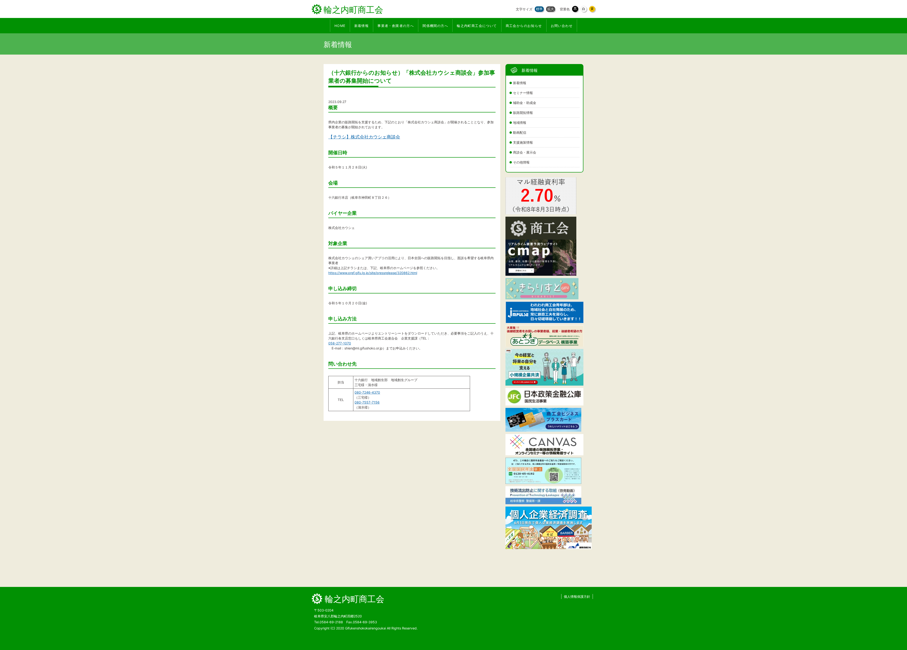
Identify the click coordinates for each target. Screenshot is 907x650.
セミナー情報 (523, 93)
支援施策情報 (523, 142)
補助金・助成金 (524, 103)
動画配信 (519, 132)
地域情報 (519, 123)
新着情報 (519, 83)
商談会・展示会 (524, 152)
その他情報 (521, 162)
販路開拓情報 (523, 113)
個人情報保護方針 (577, 596)
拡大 (550, 9)
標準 (539, 9)
